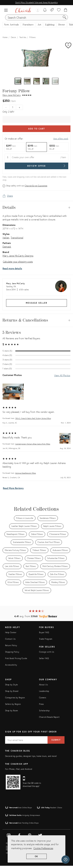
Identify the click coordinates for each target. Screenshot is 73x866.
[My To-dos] (44, 10)
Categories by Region (15, 697)
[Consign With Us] (51, 10)
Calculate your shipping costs (18, 261)
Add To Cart (36, 128)
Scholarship (44, 710)
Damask (7, 246)
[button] (7, 10)
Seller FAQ (44, 658)
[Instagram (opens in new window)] (9, 835)
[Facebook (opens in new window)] (19, 835)
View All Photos (62, 375)
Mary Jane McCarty (12, 95)
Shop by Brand (12, 691)
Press (41, 704)
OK (36, 856)
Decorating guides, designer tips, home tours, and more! (31, 756)
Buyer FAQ (44, 632)
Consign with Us (46, 652)
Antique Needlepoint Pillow (25, 473)
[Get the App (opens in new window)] (13, 782)
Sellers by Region (13, 704)
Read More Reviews (13, 488)
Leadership (44, 691)
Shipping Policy (12, 652)
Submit (56, 740)
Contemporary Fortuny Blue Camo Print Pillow (32, 444)
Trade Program (45, 639)
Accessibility (11, 665)
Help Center (10, 632)
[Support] (65, 859)
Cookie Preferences (43, 848)
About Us (43, 684)
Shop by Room (11, 710)
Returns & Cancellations (36, 320)
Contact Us (10, 639)
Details (36, 207)
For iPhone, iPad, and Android (18, 769)
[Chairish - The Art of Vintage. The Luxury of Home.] (23, 10)
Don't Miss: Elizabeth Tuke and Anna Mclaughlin (36, 2)
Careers (42, 697)
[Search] (64, 17)
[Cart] (65, 10)
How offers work (60, 138)
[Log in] (37, 10)
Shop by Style (11, 684)
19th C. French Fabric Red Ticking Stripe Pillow (33, 418)
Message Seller (36, 303)
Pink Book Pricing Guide (16, 658)
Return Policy (11, 645)
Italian (6, 237)
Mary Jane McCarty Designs (18, 255)
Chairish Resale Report (49, 717)
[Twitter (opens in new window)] (40, 835)
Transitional (17, 237)
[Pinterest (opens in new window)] (30, 835)
